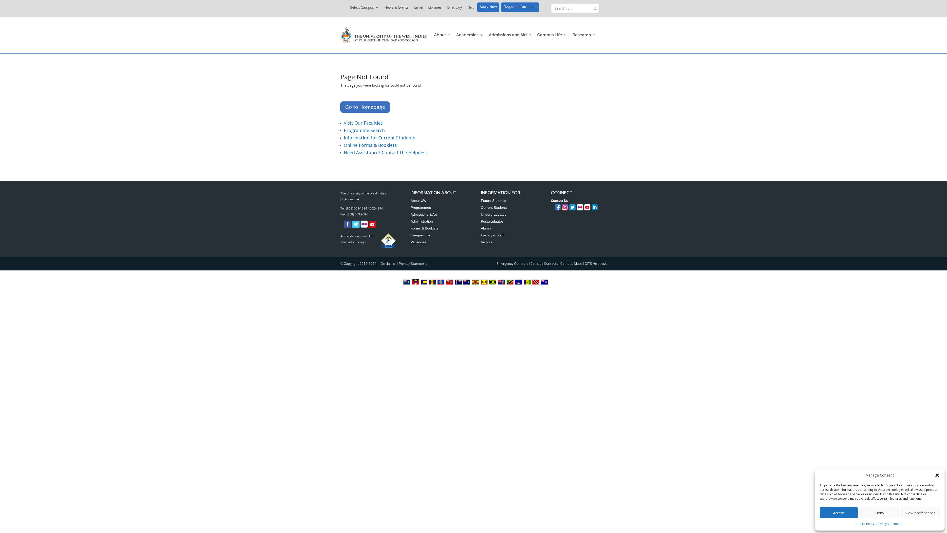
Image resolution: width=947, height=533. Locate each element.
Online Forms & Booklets (370, 145)
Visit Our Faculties (363, 123)
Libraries (435, 8)
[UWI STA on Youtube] (372, 227)
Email (418, 8)
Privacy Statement (889, 524)
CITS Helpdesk (596, 264)
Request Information (520, 7)
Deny (879, 512)
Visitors (486, 242)
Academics (467, 34)
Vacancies (418, 242)
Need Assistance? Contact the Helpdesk (386, 152)
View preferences (920, 512)
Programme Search (364, 130)
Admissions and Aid (508, 34)
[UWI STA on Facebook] (347, 227)
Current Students (494, 207)
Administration (422, 221)
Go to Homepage (365, 107)
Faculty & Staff (492, 235)
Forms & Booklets (424, 228)
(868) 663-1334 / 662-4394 (364, 208)
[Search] (595, 8)
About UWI (419, 201)
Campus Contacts (544, 264)
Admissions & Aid (424, 214)
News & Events (396, 8)
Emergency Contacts (512, 264)
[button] (937, 475)
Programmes (421, 207)
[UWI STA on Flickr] (364, 227)
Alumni (486, 228)
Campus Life (549, 34)
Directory (454, 8)
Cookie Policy (865, 524)
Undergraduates (493, 214)
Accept (839, 512)
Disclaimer (389, 264)
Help (470, 8)
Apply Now (488, 7)
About (440, 34)
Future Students (493, 201)
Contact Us (559, 201)
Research (581, 34)
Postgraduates (492, 221)
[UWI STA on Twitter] (356, 227)
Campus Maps (571, 264)
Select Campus (362, 8)
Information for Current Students (379, 138)
